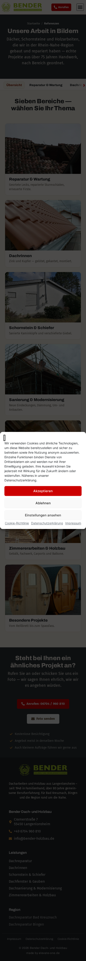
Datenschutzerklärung (47, 523)
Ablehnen (43, 503)
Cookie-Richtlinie (17, 523)
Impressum (73, 523)
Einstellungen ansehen (43, 515)
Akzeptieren (43, 491)
